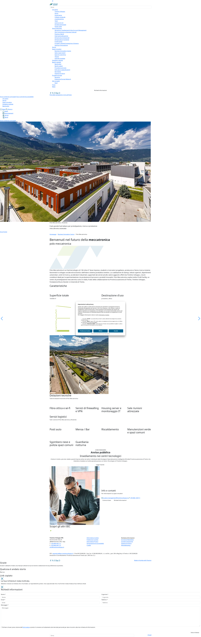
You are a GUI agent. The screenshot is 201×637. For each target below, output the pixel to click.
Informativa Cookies (93, 538)
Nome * (3, 594)
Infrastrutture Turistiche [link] (62, 40)
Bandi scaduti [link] (59, 66)
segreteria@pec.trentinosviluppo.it (63, 553)
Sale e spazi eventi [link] (60, 53)
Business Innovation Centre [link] (63, 51)
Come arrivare (106, 500)
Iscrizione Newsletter (127, 540)
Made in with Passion (142, 560)
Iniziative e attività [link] (57, 60)
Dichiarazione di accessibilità (95, 543)
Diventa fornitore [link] (60, 73)
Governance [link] (58, 15)
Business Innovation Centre (66, 234)
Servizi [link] (54, 47)
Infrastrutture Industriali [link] (62, 38)
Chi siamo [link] (55, 9)
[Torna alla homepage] (54, 4)
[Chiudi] (2, 578)
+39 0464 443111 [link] (135, 498)
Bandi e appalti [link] (56, 62)
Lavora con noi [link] (59, 23)
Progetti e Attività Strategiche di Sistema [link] (67, 43)
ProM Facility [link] (58, 41)
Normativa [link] (58, 72)
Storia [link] (56, 13)
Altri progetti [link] (56, 81)
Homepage (53, 234)
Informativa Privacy (92, 541)
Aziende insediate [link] (60, 58)
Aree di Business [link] (57, 28)
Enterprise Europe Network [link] (63, 79)
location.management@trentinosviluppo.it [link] (116, 498)
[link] (51, 93)
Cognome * (104, 594)
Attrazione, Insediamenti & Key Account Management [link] (70, 30)
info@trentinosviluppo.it (57, 547)
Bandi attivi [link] (58, 64)
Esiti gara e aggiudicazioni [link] (62, 70)
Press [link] (53, 85)
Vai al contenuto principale (8, 97)
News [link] (53, 87)
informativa (26, 627)
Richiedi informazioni (100, 90)
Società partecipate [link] (60, 25)
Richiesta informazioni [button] (127, 538)
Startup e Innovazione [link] (61, 45)
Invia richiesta (195, 632)
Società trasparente (127, 541)
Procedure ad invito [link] (60, 68)
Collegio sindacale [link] (60, 17)
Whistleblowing (125, 545)
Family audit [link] (58, 26)
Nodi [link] (56, 83)
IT (52, 1)
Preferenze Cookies (92, 540)
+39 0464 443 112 (56, 545)
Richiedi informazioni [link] (120, 500)
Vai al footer (3, 232)
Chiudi (149, 635)
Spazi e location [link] (56, 49)
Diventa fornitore (126, 543)
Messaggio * (4, 605)
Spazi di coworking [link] (60, 55)
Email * (3, 600)
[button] (79, 364)
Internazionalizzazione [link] (61, 36)
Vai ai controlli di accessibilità (24, 97)
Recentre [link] (57, 77)
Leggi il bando (100, 465)
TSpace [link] (57, 56)
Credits (89, 545)
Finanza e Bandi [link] (59, 34)
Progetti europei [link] (57, 75)
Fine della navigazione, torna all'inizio (61, 95)
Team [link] (56, 21)
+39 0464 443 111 (56, 543)
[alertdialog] (100, 635)
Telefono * (104, 600)
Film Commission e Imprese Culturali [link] (65, 32)
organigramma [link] (59, 19)
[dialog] (100, 610)
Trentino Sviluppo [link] (60, 11)
